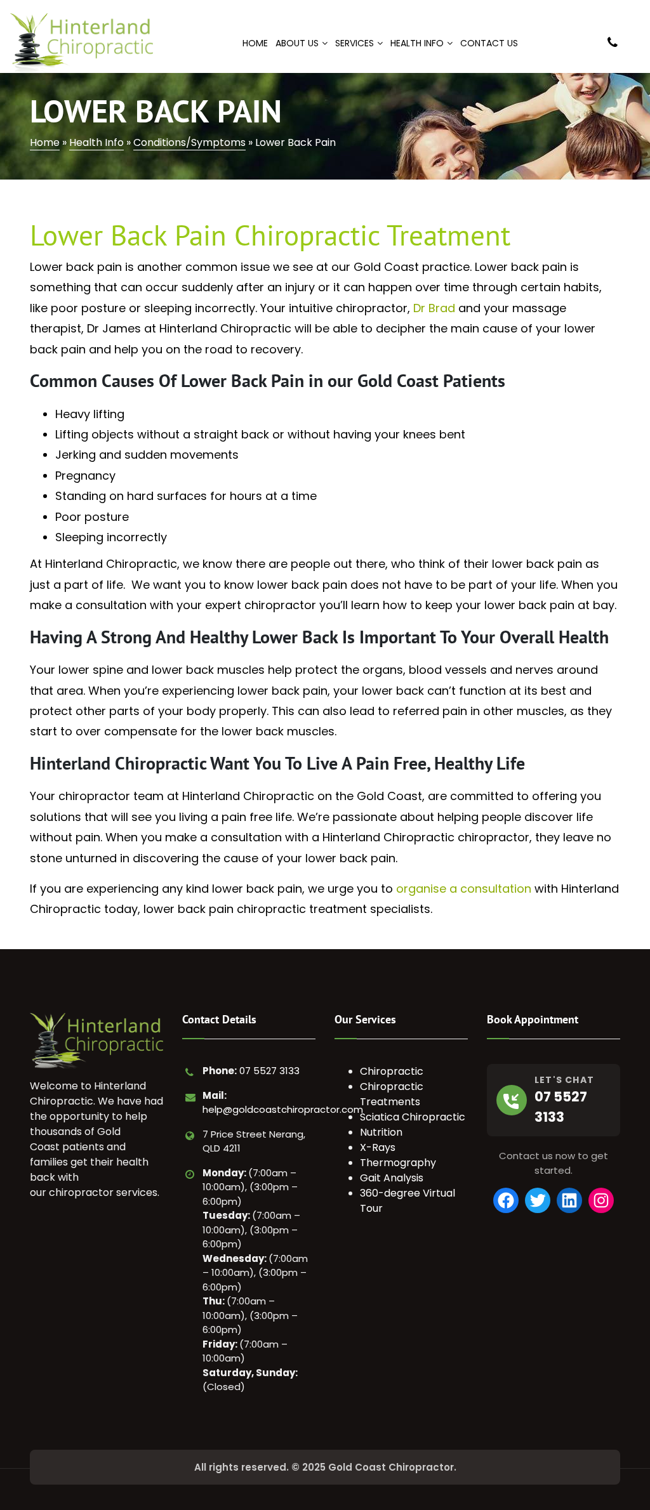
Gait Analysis (391, 1178)
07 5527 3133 (269, 1070)
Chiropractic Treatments (391, 1094)
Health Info (96, 142)
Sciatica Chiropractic (412, 1117)
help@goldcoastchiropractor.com (282, 1109)
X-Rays (377, 1147)
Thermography (398, 1162)
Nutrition (381, 1132)
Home (45, 142)
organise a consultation (463, 888)
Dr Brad (434, 308)
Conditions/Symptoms (189, 142)
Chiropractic (391, 1071)
